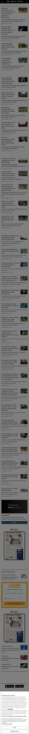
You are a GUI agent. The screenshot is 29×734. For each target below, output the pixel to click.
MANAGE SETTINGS (14, 731)
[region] (14, 712)
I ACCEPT (14, 727)
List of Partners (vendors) (6, 724)
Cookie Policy (10, 709)
